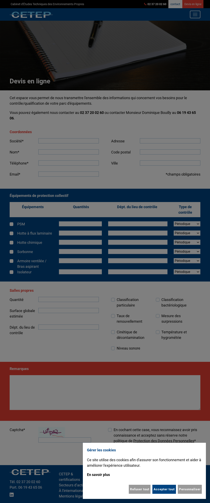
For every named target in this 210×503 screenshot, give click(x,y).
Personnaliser (190, 489)
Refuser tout (139, 489)
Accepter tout (164, 489)
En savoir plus (98, 474)
